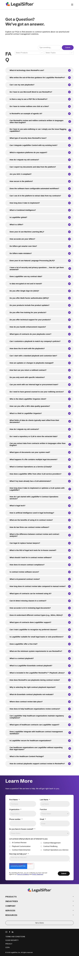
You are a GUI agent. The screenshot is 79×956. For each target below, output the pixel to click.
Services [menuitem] (10, 910)
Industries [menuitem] (11, 901)
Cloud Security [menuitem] (11, 940)
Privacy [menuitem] (8, 944)
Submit (67, 47)
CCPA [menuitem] (7, 947)
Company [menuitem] (10, 906)
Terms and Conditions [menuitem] (15, 937)
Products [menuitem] (11, 896)
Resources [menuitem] (11, 915)
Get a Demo (39, 923)
